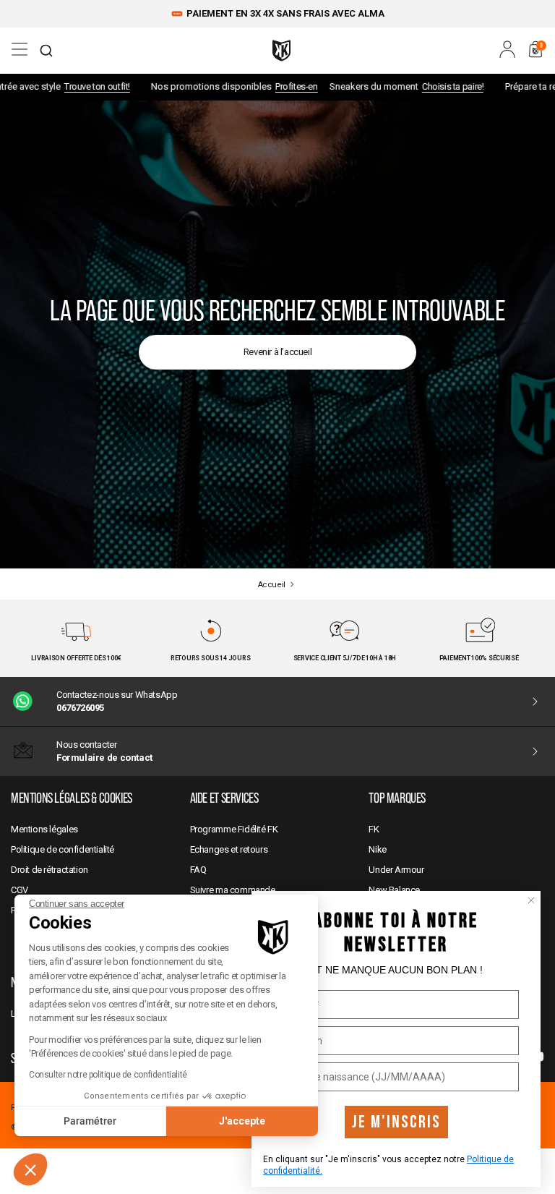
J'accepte (242, 1121)
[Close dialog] (531, 900)
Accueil (271, 584)
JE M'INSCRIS (396, 1122)
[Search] (46, 51)
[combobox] (46, 51)
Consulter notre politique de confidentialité (108, 1075)
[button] (30, 1169)
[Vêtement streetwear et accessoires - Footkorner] (281, 50)
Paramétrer (90, 1121)
